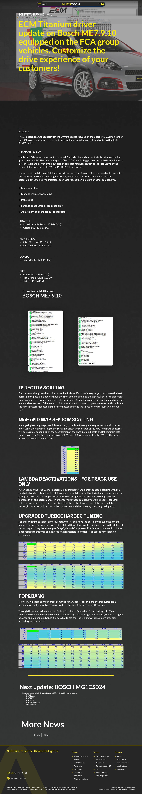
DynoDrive (78, 769)
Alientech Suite (101, 759)
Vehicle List (100, 763)
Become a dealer (123, 763)
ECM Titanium (79, 763)
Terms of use (113, 789)
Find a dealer (121, 759)
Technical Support (102, 766)
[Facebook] (15, 773)
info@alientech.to (72, 787)
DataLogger (78, 772)
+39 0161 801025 (61, 787)
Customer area (101, 756)
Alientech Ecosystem (81, 756)
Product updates (102, 772)
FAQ (97, 769)
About (119, 756)
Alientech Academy (81, 779)
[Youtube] (22, 773)
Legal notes (132, 789)
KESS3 (76, 759)
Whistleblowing (123, 789)
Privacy (101, 789)
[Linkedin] (26, 773)
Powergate (78, 766)
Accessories (78, 776)
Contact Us (121, 769)
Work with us (122, 766)
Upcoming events (102, 776)
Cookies (106, 789)
